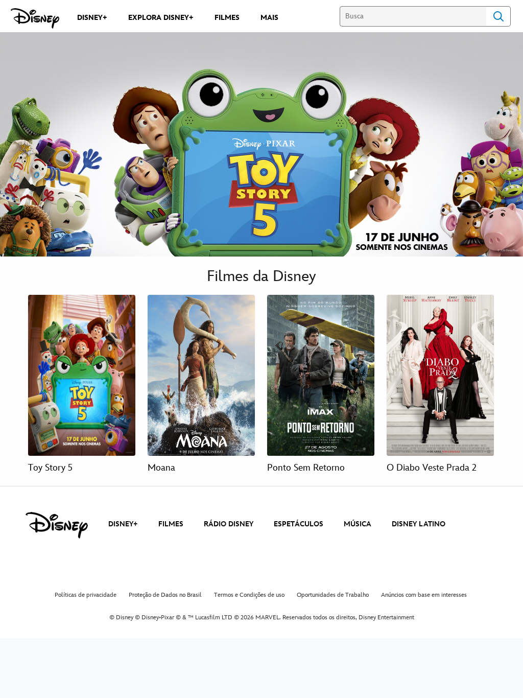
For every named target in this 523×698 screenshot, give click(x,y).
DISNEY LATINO (418, 524)
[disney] (57, 525)
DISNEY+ (123, 524)
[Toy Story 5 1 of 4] (81, 375)
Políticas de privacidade (85, 595)
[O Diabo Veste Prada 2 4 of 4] (440, 375)
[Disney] (35, 18)
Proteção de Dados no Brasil (165, 595)
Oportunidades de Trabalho (333, 595)
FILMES (170, 524)
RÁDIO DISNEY (228, 524)
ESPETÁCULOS (298, 524)
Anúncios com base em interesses (424, 595)
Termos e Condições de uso (249, 595)
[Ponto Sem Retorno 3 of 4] (320, 375)
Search (498, 16)
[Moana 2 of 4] (201, 375)
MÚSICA (357, 524)
